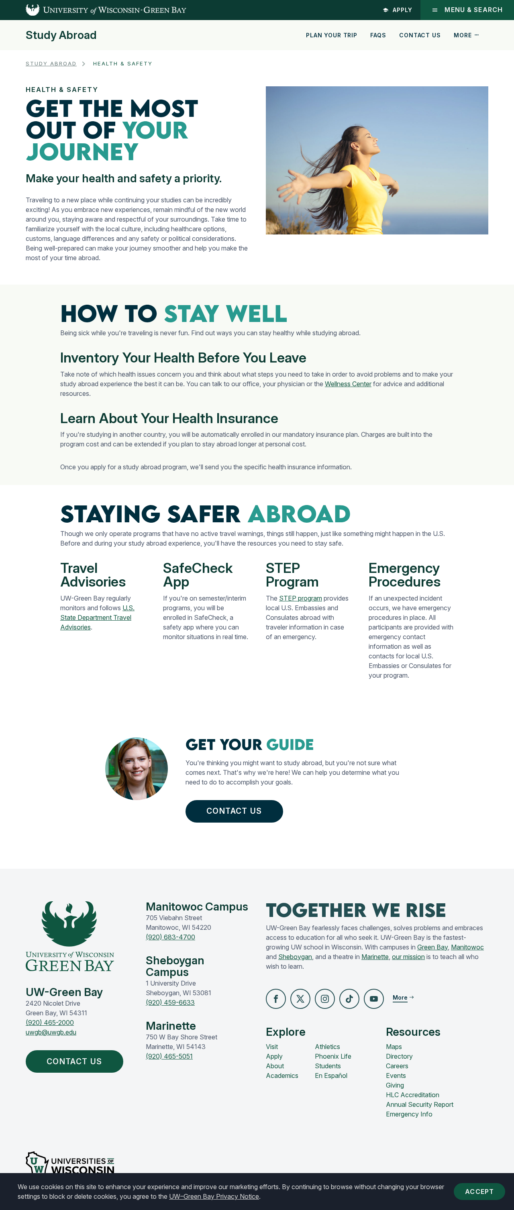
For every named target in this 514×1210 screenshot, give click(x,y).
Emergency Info (409, 1114)
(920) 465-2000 (50, 1023)
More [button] (462, 35)
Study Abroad (61, 35)
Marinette (375, 957)
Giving (395, 1085)
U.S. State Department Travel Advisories (97, 617)
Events (396, 1075)
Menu (474, 10)
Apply (402, 9)
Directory (399, 1056)
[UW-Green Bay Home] (93, 10)
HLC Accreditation (412, 1095)
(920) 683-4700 (170, 937)
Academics (282, 1075)
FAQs (378, 35)
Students (328, 1066)
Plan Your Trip (331, 35)
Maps (394, 1047)
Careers (397, 1066)
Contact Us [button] (234, 811)
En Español (331, 1075)
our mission (408, 957)
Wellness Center (348, 384)
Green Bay (432, 947)
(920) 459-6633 (170, 1002)
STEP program (300, 598)
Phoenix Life (333, 1056)
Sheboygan (295, 957)
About (275, 1066)
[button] (276, 999)
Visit (272, 1047)
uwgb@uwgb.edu (51, 1032)
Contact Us (420, 35)
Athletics (327, 1047)
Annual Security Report (419, 1104)
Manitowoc (467, 947)
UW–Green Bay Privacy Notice (214, 1196)
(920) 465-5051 (169, 1056)
